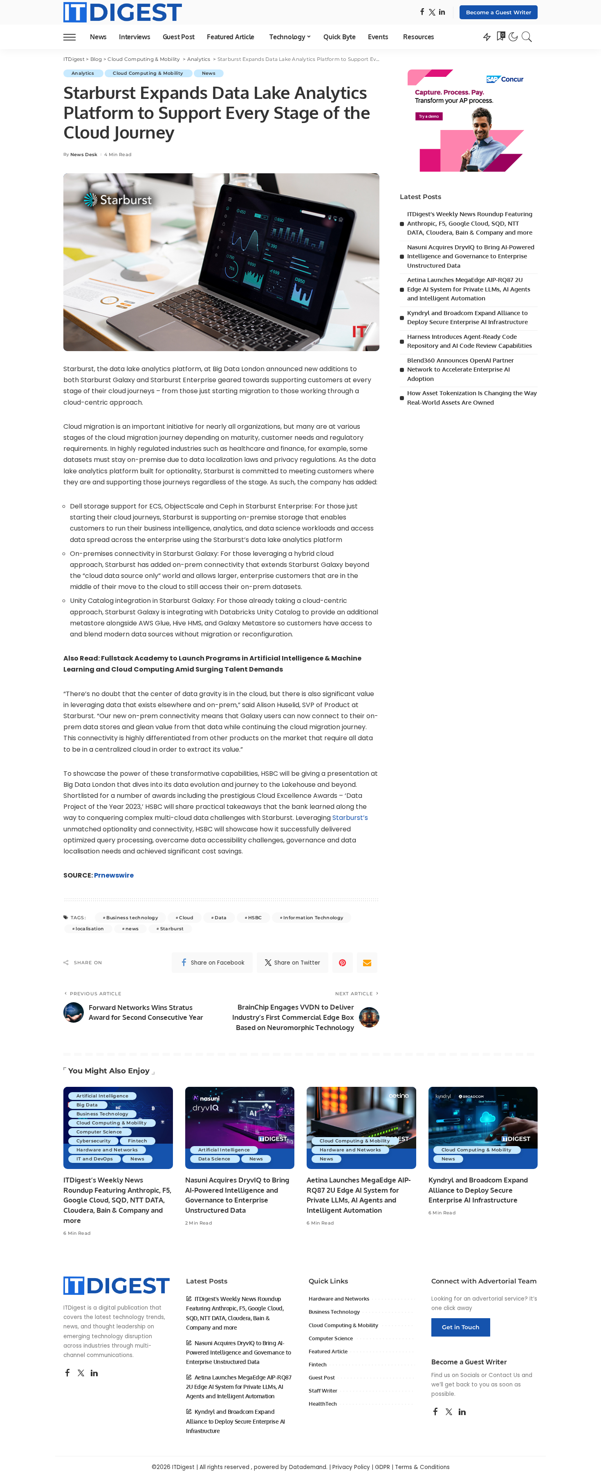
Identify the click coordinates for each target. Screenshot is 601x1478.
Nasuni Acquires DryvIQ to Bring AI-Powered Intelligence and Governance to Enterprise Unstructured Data (470, 256)
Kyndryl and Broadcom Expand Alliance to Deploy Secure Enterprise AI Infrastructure (478, 1190)
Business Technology (102, 1114)
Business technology (132, 917)
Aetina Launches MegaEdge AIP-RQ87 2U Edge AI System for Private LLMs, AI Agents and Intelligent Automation (468, 289)
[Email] (367, 962)
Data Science (215, 1159)
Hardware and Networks (107, 1150)
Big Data (87, 1105)
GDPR (382, 1467)
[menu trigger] (73, 37)
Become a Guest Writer (498, 12)
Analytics (83, 73)
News (208, 73)
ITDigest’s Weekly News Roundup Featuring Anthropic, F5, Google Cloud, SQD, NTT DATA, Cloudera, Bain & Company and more (469, 223)
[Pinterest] (342, 962)
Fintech (137, 1141)
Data (220, 917)
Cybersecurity (93, 1141)
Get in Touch (461, 1327)
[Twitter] (432, 12)
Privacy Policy (351, 1467)
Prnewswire (114, 875)
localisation (90, 929)
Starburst (172, 929)
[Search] (527, 37)
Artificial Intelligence (102, 1096)
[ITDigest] (122, 12)
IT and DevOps (94, 1159)
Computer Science (99, 1132)
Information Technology (313, 917)
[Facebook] (422, 12)
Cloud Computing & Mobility (148, 73)
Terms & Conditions (422, 1467)
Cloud (186, 917)
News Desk (84, 154)
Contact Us (504, 1375)
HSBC (255, 917)
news (132, 929)
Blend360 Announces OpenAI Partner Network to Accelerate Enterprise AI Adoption (460, 369)
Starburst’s (350, 817)
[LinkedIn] (442, 12)
